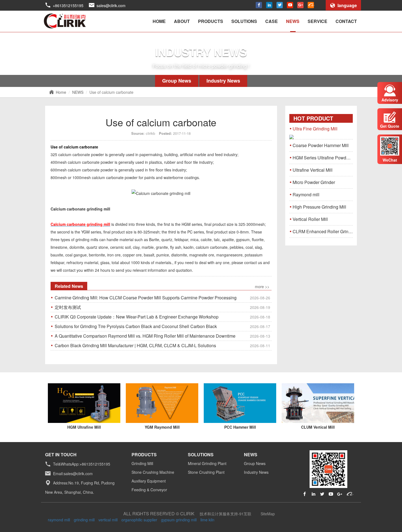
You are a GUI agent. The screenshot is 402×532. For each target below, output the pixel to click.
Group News (176, 80)
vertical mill (108, 519)
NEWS (292, 21)
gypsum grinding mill (179, 519)
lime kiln (207, 519)
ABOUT (182, 21)
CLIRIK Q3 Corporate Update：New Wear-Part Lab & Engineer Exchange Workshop (162, 317)
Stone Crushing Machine (153, 472)
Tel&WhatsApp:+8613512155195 (81, 464)
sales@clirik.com (111, 5)
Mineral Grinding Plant (207, 463)
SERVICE (317, 21)
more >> (262, 287)
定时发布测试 (162, 307)
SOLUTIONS (244, 21)
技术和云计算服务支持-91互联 (225, 513)
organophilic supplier (139, 519)
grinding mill (84, 519)
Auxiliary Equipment (149, 481)
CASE (271, 21)
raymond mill (59, 519)
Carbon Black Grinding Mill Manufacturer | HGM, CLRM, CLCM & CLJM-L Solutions (162, 345)
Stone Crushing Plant (206, 472)
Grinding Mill (142, 463)
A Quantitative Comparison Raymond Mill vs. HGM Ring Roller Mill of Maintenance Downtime (162, 336)
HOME (159, 21)
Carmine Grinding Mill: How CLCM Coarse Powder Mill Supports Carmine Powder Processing (162, 297)
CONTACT (346, 21)
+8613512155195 (68, 5)
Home (61, 92)
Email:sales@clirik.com (73, 473)
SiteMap (268, 513)
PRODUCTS (210, 21)
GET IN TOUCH (61, 454)
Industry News (223, 80)
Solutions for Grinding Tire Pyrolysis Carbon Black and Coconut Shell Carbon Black (162, 326)
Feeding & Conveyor (149, 489)
